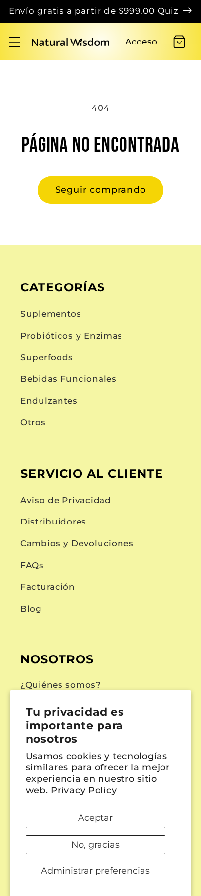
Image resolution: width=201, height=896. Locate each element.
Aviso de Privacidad (65, 500)
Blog (31, 608)
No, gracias (95, 844)
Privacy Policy (84, 790)
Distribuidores (53, 521)
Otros (33, 422)
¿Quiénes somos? (60, 685)
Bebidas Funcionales (68, 379)
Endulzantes (49, 401)
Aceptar (95, 817)
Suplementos (50, 314)
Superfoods (46, 357)
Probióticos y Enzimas (71, 336)
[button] (15, 42)
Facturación (47, 586)
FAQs (32, 565)
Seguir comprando (100, 189)
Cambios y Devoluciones (77, 543)
